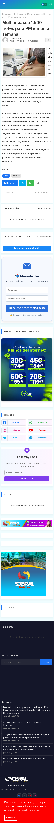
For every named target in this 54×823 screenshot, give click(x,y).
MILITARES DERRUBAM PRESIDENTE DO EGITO (26, 758)
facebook (16, 422)
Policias (21, 14)
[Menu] (4, 4)
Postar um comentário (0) (27, 248)
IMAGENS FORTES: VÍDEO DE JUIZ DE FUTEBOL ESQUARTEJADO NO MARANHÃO (26, 748)
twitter (16, 438)
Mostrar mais (44, 208)
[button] (44, 4)
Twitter (22, 183)
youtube (42, 430)
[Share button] (38, 183)
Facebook (12, 183)
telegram (42, 438)
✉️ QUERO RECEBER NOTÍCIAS (27, 308)
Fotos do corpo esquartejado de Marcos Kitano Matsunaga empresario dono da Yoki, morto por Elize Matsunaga (27, 710)
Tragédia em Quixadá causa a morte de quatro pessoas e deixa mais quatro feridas (26, 736)
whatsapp (42, 422)
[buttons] (19, 795)
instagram (16, 430)
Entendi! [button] (10, 817)
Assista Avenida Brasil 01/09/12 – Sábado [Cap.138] (23, 724)
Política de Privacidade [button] (29, 810)
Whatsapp (30, 183)
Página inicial (8, 14)
